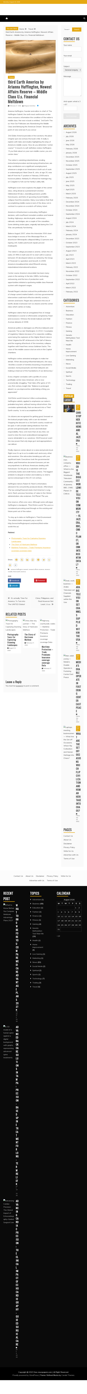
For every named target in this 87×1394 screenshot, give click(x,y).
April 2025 (70, 189)
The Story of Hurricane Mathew (24, 544)
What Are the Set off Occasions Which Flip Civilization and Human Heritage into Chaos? (78, 772)
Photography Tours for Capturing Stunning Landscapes (12, 640)
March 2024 (71, 226)
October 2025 (71, 165)
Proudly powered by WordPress (25, 1375)
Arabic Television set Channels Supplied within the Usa (78, 613)
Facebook (15, 580)
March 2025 (71, 193)
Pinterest (41, 580)
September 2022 (73, 279)
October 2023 (71, 242)
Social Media (71, 368)
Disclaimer (68, 843)
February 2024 (72, 230)
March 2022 (71, 287)
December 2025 (72, 157)
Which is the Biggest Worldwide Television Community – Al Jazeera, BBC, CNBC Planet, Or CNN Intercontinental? (78, 513)
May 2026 (70, 144)
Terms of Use (69, 858)
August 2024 (71, 218)
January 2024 (71, 234)
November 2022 (72, 271)
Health (68, 345)
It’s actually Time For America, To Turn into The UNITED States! (18, 601)
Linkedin (14, 585)
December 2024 (72, 202)
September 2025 (73, 169)
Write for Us (69, 851)
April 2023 (70, 259)
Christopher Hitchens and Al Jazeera (78, 426)
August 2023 (71, 251)
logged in (19, 686)
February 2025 (72, 197)
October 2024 (71, 210)
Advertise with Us (71, 855)
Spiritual (69, 372)
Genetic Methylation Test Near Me (73, 338)
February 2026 (72, 148)
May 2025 (70, 185)
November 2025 (72, 161)
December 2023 (72, 238)
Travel (11, 77)
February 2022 (72, 291)
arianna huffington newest (19, 569)
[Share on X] (22, 560)
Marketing (70, 359)
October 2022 (71, 275)
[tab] (69, 396)
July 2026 (70, 136)
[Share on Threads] (10, 565)
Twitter (28, 580)
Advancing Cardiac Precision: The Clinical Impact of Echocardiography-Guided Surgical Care (17, 1272)
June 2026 (70, 140)
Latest (68, 399)
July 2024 (70, 222)
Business (69, 310)
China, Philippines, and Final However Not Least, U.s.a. (44, 601)
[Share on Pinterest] (38, 560)
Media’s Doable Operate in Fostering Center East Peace (78, 686)
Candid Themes (68, 1375)
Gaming (69, 331)
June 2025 (70, 181)
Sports (68, 376)
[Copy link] (15, 565)
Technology (70, 380)
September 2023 (73, 247)
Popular (69, 396)
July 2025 (70, 177)
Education (70, 315)
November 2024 (72, 206)
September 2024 (73, 214)
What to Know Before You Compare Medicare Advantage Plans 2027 (17, 955)
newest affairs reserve (36, 569)
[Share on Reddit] (43, 560)
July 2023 (70, 255)
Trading (69, 384)
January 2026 (71, 153)
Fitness (69, 327)
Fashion (69, 319)
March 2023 (71, 263)
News (68, 364)
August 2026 (71, 132)
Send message (71, 116)
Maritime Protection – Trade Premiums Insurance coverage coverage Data (47, 656)
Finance (69, 323)
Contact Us (68, 836)
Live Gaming (71, 355)
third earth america (19, 571)
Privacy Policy (69, 847)
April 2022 (70, 283)
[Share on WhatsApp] (33, 560)
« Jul (58, 936)
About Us (67, 840)
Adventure (70, 306)
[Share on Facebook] (16, 560)
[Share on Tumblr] (49, 560)
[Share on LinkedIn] (27, 560)
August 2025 (71, 173)
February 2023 (72, 267)
